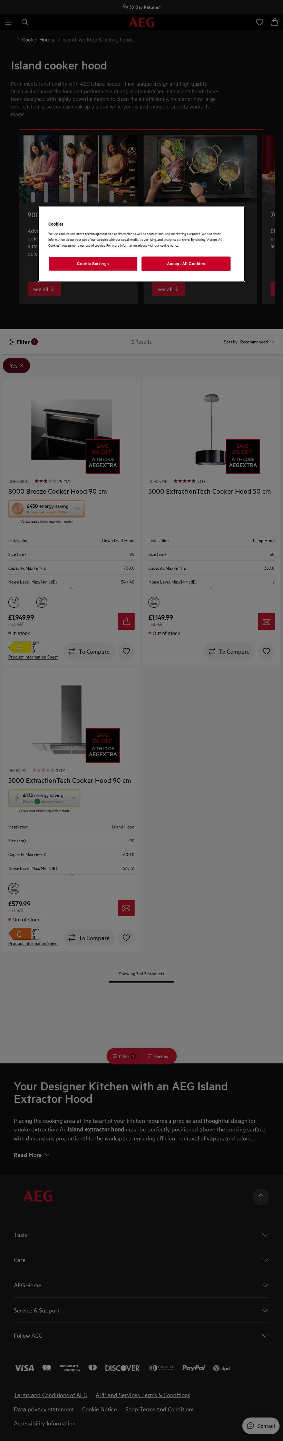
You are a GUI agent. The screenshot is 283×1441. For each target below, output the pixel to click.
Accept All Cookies (186, 264)
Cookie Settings (93, 264)
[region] (141, 244)
